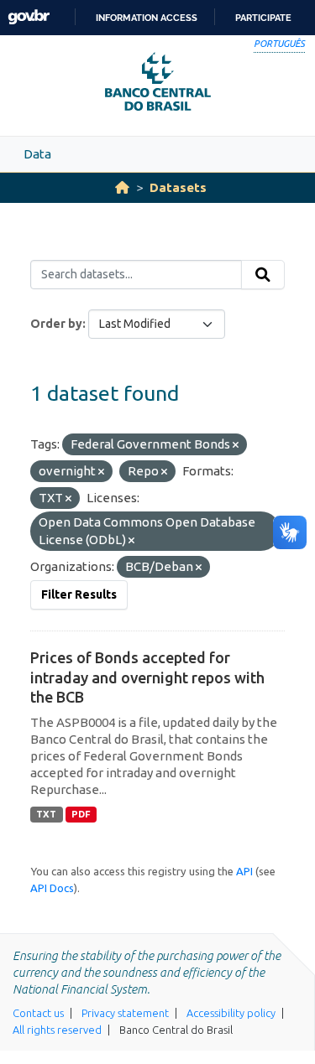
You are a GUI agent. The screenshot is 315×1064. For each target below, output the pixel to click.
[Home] (122, 187)
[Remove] (236, 445)
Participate (263, 17)
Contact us (38, 1013)
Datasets (178, 187)
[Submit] (263, 275)
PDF (81, 814)
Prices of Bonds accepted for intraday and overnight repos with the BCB (147, 677)
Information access (146, 17)
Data (37, 154)
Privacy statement (125, 1013)
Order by (56, 323)
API (244, 871)
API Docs (52, 888)
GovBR (29, 17)
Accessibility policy (231, 1013)
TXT (46, 814)
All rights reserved (57, 1029)
